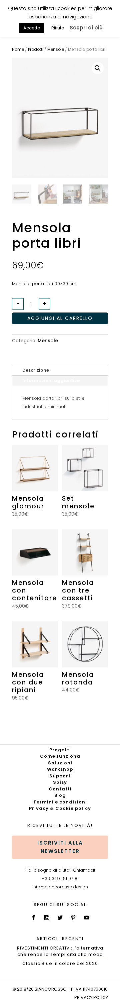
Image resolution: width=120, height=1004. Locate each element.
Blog (60, 795)
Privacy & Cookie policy (60, 808)
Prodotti (35, 49)
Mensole (55, 49)
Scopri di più (86, 27)
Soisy (60, 782)
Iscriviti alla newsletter (60, 847)
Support (60, 776)
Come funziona (60, 756)
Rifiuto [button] (57, 28)
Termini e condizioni (60, 802)
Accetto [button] (31, 28)
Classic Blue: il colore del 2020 (60, 963)
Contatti (60, 789)
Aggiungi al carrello (60, 318)
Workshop (60, 769)
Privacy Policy (91, 997)
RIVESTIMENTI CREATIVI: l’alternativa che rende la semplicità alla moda (60, 951)
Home (18, 49)
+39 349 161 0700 (60, 878)
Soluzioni (60, 763)
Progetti (60, 750)
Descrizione (35, 370)
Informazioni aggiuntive (51, 380)
